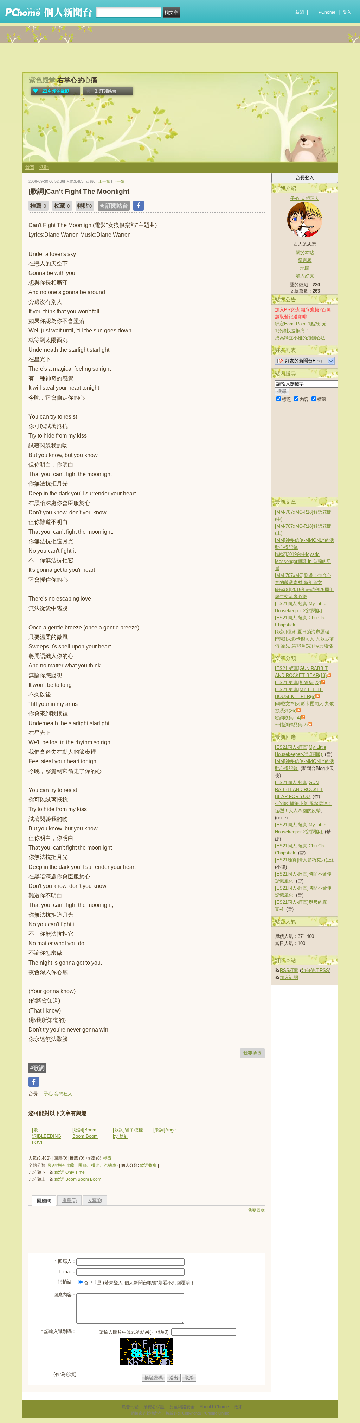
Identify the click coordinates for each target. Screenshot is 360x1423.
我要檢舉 (252, 1053)
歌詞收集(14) (288, 717)
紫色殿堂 (42, 80)
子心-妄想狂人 (57, 1093)
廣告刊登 (130, 1406)
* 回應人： (65, 1261)
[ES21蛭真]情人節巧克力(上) (304, 860)
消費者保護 (154, 1406)
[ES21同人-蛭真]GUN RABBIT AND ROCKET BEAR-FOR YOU (299, 789)
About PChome (214, 1406)
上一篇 (104, 181)
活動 (44, 167)
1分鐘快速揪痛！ (292, 330)
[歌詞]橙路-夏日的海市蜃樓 (302, 631)
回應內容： (64, 1294)
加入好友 (305, 275)
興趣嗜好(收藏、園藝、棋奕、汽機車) (82, 1165)
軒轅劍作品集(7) (291, 724)
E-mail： (67, 1271)
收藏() (95, 1200)
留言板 (305, 260)
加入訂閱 (289, 977)
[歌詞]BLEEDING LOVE (46, 1136)
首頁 (29, 167)
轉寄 (107, 1158)
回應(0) (44, 1200)
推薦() (69, 1200)
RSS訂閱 (289, 970)
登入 (347, 12)
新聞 (299, 12)
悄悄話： (67, 1281)
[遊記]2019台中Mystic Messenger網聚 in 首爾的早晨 (303, 561)
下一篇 (119, 181)
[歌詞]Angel (165, 1130)
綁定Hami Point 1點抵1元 (301, 323)
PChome (327, 12)
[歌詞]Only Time (70, 1172)
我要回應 (256, 1210)
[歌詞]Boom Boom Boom (78, 1179)
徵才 (238, 1406)
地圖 (304, 268)
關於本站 (305, 252)
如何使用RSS (315, 970)
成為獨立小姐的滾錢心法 (300, 337)
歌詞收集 (148, 1165)
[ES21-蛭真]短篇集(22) (298, 682)
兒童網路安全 (182, 1406)
